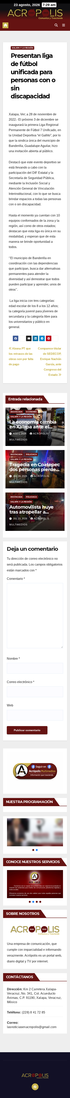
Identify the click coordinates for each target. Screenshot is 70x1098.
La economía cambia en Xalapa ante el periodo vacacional (32, 426)
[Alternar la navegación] (63, 25)
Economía (31, 412)
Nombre (13, 658)
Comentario (16, 578)
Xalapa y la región (22, 48)
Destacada (16, 412)
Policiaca (31, 454)
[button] (56, 25)
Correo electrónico (20, 682)
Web (10, 705)
